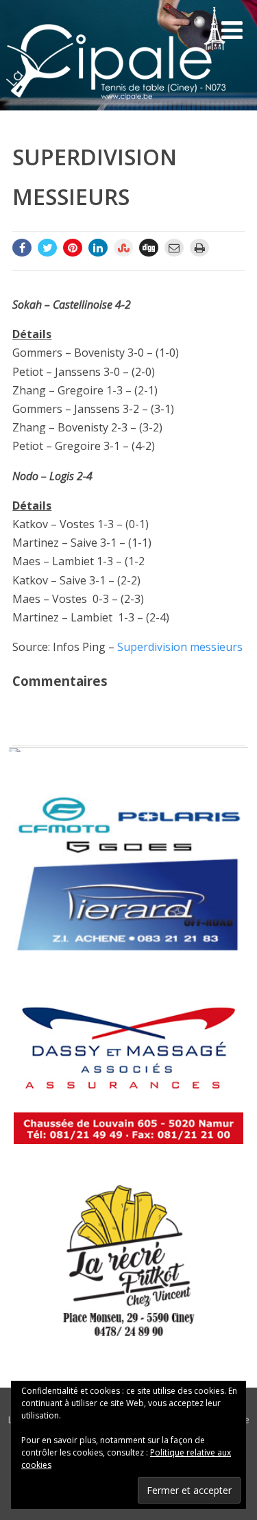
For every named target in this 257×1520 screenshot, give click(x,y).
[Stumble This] (123, 248)
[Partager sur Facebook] (22, 248)
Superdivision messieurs (180, 646)
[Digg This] (148, 248)
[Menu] (232, 30)
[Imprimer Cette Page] (199, 248)
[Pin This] (72, 248)
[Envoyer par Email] (174, 248)
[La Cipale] (115, 102)
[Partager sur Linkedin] (98, 248)
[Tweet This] (47, 248)
